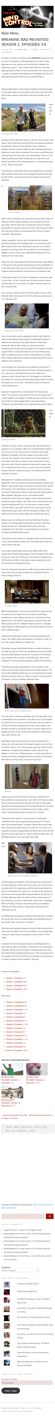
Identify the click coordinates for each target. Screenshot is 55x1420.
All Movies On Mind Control (28, 1283)
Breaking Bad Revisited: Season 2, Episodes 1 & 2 (35, 1079)
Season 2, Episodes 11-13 (17, 1009)
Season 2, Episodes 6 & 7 (16, 1002)
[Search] (50, 1216)
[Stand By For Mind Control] (27, 18)
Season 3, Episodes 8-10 (16, 1020)
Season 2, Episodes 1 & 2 (16, 989)
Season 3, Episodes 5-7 (16, 1017)
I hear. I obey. (10, 1390)
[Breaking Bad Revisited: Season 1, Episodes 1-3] (12, 1069)
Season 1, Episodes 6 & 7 (16, 985)
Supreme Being (22, 49)
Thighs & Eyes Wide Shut (27, 1291)
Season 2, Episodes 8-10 (16, 1005)
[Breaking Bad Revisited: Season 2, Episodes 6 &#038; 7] (12, 1092)
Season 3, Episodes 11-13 (17, 1024)
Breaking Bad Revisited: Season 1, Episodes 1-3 (11, 1079)
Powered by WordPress (9, 1408)
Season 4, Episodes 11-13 (17, 1039)
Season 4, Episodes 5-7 (16, 1031)
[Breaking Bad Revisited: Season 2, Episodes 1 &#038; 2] (37, 1069)
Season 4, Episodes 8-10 (16, 1035)
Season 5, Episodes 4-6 (16, 1046)
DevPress (37, 1408)
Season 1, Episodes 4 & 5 (16, 981)
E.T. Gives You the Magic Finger (29, 1230)
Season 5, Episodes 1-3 (16, 1043)
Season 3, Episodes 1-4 (16, 1013)
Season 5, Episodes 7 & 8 (16, 1050)
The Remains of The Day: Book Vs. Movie (33, 1317)
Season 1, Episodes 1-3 (16, 978)
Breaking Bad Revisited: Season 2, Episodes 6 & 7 (11, 1102)
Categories (6, 1267)
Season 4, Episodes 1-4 (16, 1028)
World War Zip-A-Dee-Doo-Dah (41, 1115)
